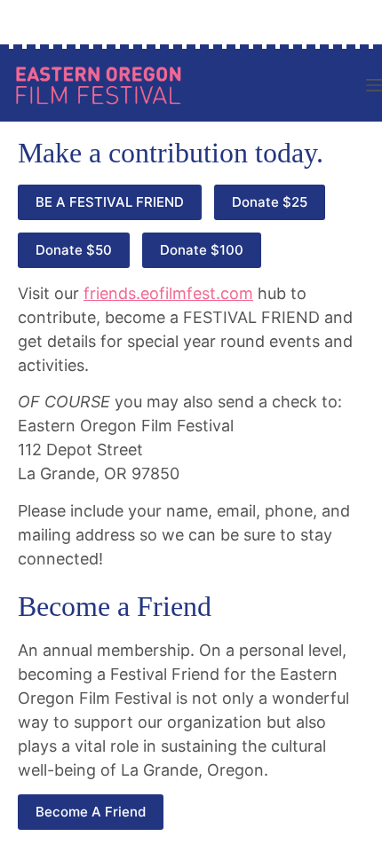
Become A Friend (91, 811)
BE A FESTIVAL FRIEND (110, 201)
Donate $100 (201, 249)
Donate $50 (74, 249)
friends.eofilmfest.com (168, 293)
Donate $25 (269, 201)
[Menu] (374, 85)
